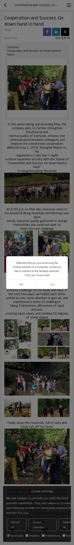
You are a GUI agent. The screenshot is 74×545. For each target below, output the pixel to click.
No (21, 284)
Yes (52, 284)
